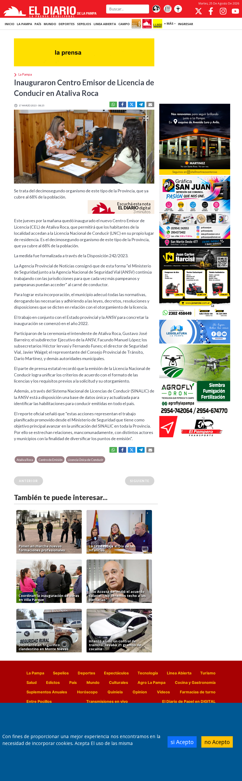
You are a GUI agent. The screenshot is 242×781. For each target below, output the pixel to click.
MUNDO (50, 24)
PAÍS (38, 24)
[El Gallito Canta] (156, 9)
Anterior (28, 481)
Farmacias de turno (198, 692)
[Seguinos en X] (198, 11)
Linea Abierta (179, 673)
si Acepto (182, 742)
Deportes (86, 673)
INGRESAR (185, 24)
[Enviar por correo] (150, 104)
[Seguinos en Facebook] (211, 11)
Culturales (118, 682)
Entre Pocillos (39, 701)
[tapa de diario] (167, 9)
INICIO (9, 24)
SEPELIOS (84, 24)
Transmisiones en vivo (107, 701)
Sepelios (61, 673)
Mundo (92, 682)
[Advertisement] (194, 67)
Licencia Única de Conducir (85, 460)
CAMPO (124, 24)
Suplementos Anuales (46, 692)
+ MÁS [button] (168, 23)
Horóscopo (87, 692)
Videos (163, 692)
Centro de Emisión (51, 460)
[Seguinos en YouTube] (235, 11)
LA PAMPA (24, 24)
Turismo (208, 673)
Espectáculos (116, 673)
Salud (31, 682)
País (73, 682)
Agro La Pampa (151, 682)
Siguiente (139, 481)
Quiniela (115, 692)
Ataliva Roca (25, 460)
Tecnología (148, 673)
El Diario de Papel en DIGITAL (189, 701)
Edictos (53, 682)
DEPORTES (67, 24)
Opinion (140, 692)
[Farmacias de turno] (178, 9)
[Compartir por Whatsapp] (113, 104)
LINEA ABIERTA (105, 24)
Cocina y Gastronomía (195, 682)
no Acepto (217, 742)
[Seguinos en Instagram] (223, 11)
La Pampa (35, 673)
